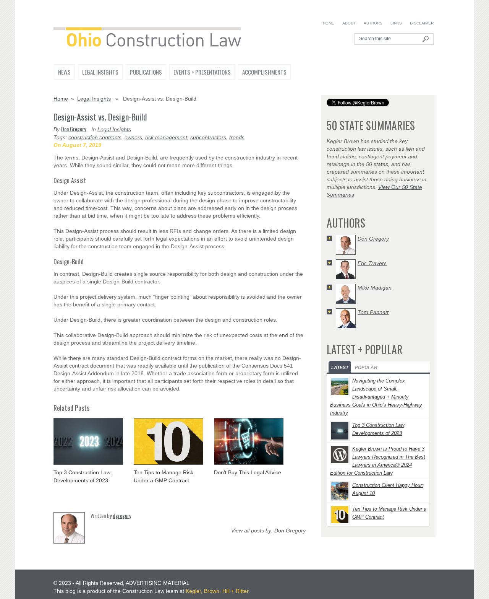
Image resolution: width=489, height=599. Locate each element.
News (64, 72)
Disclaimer (422, 23)
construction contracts (94, 137)
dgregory (122, 515)
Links (396, 23)
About (349, 23)
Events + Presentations (202, 72)
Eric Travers (372, 263)
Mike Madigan (375, 288)
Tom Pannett (373, 312)
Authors (373, 23)
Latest (339, 367)
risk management (166, 137)
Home (328, 23)
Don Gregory (73, 129)
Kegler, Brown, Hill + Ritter (217, 591)
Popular (366, 367)
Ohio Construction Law (151, 38)
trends (236, 137)
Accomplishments (264, 72)
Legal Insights (100, 72)
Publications (146, 72)
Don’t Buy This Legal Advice (247, 472)
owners (133, 137)
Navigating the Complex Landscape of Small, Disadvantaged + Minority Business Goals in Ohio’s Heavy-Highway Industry (376, 397)
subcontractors (208, 137)
